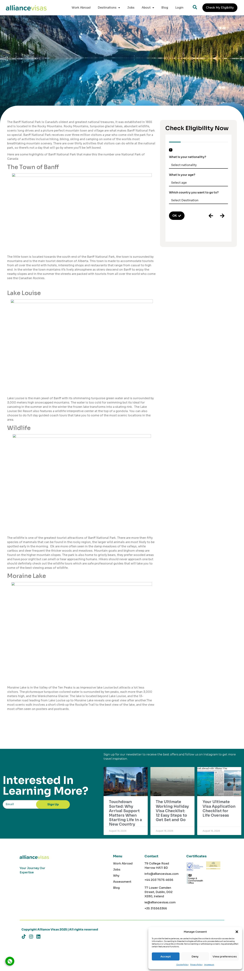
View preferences (225, 956)
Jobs (131, 7)
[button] (237, 932)
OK (174, 216)
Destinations (107, 7)
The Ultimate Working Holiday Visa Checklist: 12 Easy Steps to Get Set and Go (172, 811)
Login (179, 7)
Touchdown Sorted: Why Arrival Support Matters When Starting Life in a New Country (125, 813)
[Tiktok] (23, 936)
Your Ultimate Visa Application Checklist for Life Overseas (219, 809)
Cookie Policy (182, 965)
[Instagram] (31, 936)
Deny (195, 956)
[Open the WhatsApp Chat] (9, 961)
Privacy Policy (196, 965)
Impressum (209, 965)
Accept (165, 956)
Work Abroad (81, 7)
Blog (164, 7)
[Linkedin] (38, 936)
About (146, 7)
